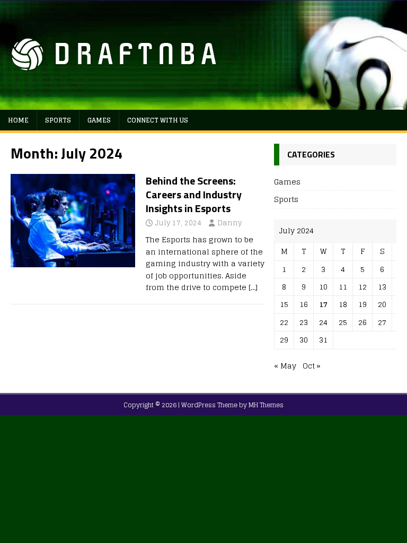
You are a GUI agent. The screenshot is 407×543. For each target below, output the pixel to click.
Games (99, 120)
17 (323, 304)
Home (18, 120)
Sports (58, 120)
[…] (253, 287)
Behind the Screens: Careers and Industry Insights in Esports (194, 194)
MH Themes (266, 404)
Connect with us (157, 120)
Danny (229, 223)
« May (285, 365)
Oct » (312, 365)
